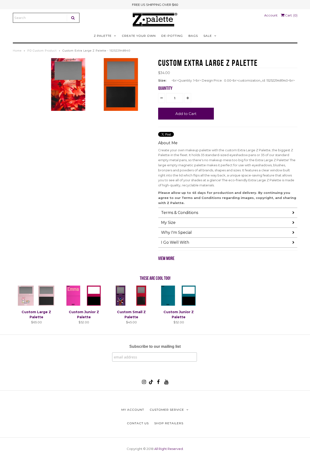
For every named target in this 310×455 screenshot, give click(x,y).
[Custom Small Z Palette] (131, 304)
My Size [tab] (168, 222)
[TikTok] (151, 383)
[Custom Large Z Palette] (36, 304)
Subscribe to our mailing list (155, 346)
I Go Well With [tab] (175, 242)
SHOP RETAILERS (168, 423)
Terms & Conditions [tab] (179, 212)
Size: (162, 80)
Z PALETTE (103, 36)
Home (17, 50)
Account (271, 15)
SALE (207, 36)
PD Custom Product (42, 50)
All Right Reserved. (169, 449)
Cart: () (290, 15)
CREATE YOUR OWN (139, 36)
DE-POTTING (172, 36)
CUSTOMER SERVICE (167, 409)
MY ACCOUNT (132, 409)
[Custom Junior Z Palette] (84, 304)
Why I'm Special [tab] (176, 232)
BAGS (193, 36)
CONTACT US (138, 423)
